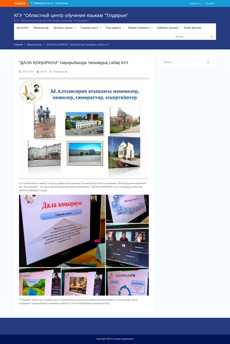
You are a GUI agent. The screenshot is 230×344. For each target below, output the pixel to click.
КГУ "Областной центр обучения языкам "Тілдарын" (71, 15)
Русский (209, 3)
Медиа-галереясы (139, 27)
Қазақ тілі (195, 3)
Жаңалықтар (41, 27)
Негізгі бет (23, 27)
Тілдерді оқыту (89, 27)
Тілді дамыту (113, 27)
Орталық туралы (63, 27)
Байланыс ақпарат (168, 27)
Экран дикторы (193, 27)
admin (43, 71)
